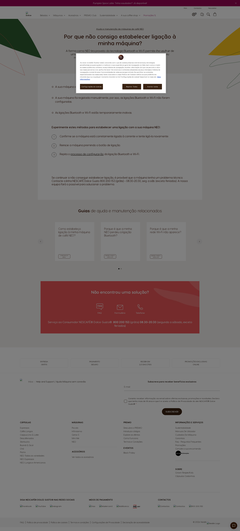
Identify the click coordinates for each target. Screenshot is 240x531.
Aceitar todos (152, 87)
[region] (121, 73)
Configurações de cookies (91, 87)
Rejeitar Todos (131, 87)
